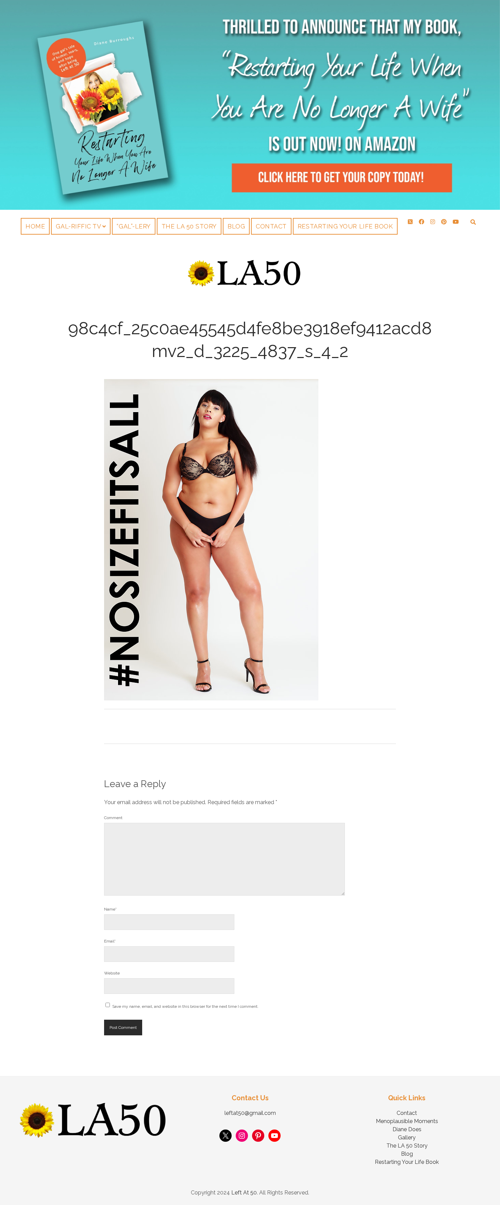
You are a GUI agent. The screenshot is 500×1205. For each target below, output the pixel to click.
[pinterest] (444, 222)
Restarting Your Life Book (345, 226)
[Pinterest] (258, 1136)
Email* (110, 941)
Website (112, 973)
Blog (236, 226)
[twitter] (410, 222)
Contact (271, 226)
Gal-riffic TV (78, 226)
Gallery (407, 1137)
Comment (113, 817)
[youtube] (456, 222)
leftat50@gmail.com (250, 1113)
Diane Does (407, 1129)
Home (35, 226)
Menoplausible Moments (407, 1121)
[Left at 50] (244, 285)
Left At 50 (244, 1192)
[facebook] (421, 222)
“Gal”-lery (133, 226)
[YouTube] (274, 1136)
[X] (225, 1136)
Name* (110, 909)
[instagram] (432, 222)
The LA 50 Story (189, 226)
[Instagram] (242, 1136)
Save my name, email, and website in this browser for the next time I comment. (185, 1006)
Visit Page (250, 105)
